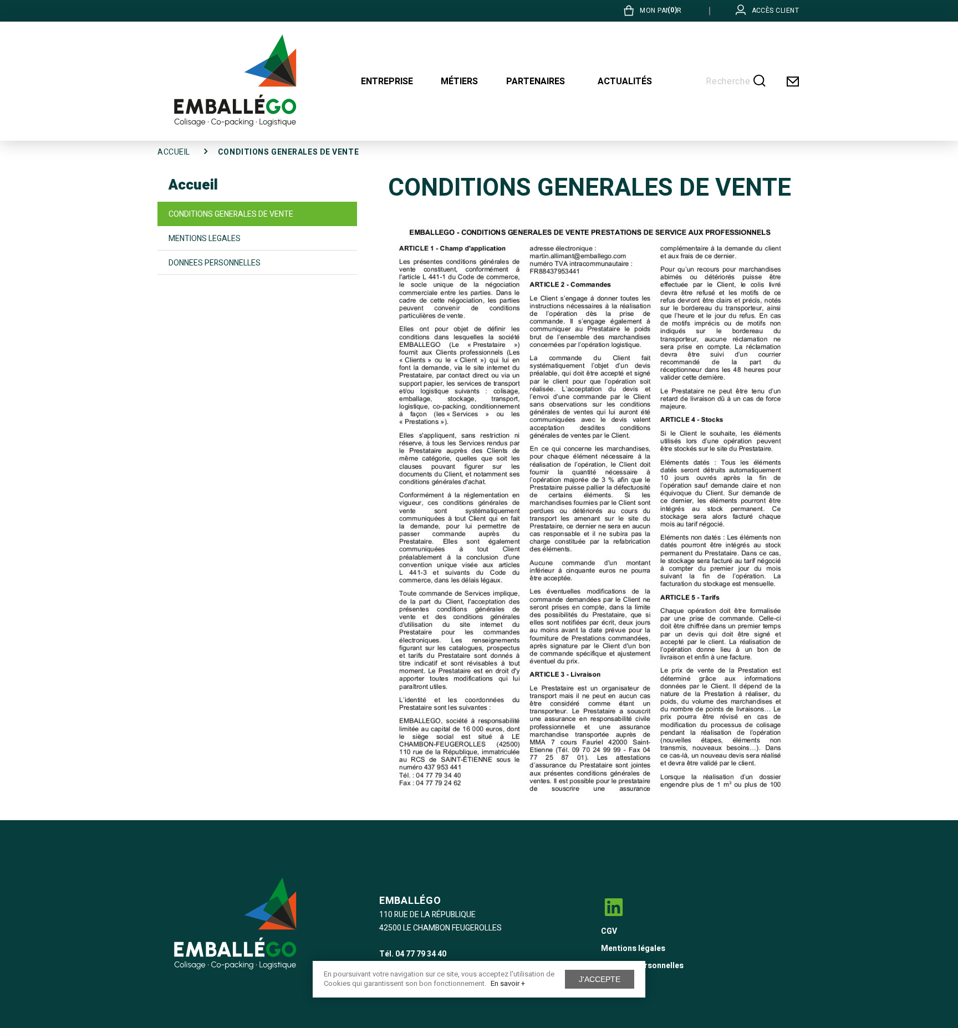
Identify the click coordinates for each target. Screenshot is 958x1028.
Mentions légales (633, 948)
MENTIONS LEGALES (205, 238)
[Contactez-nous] (792, 81)
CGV (609, 931)
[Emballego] (235, 80)
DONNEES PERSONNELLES (215, 263)
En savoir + (508, 983)
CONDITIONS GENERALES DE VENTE (231, 214)
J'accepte (599, 979)
